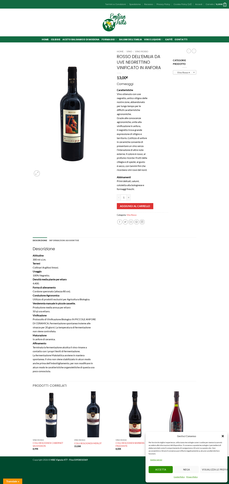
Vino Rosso (141, 51)
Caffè (168, 39)
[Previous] (33, 423)
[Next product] (189, 51)
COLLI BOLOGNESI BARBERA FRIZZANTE (130, 444)
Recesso (148, 4)
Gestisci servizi (156, 460)
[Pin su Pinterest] (136, 221)
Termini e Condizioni (115, 4)
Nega (186, 469)
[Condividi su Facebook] (119, 221)
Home (45, 39)
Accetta (160, 469)
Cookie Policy (179, 477)
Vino (129, 51)
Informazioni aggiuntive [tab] (64, 240)
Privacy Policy (192, 477)
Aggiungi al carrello (135, 206)
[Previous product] (194, 51)
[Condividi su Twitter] (125, 221)
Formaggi (108, 39)
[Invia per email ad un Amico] (131, 221)
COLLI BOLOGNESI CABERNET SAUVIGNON (48, 444)
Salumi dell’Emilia (130, 39)
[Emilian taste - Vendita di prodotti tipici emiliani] (114, 22)
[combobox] (184, 72)
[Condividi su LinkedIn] (142, 221)
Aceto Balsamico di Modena (80, 39)
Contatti (181, 39)
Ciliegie (55, 39)
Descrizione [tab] (40, 240)
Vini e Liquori (152, 39)
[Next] (195, 423)
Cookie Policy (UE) (183, 4)
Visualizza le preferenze (213, 469)
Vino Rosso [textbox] (183, 72)
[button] (222, 436)
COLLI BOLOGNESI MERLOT (88, 443)
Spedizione (135, 4)
